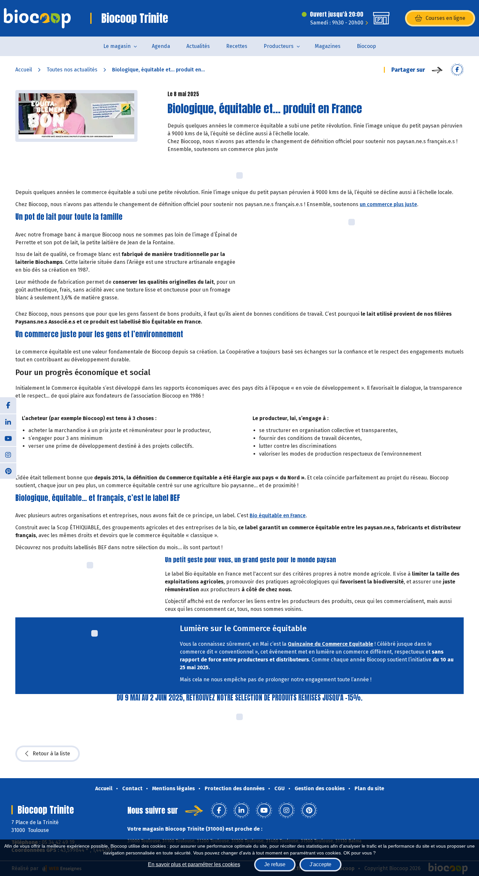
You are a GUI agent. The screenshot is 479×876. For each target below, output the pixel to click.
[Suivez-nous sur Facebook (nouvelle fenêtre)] (8, 405)
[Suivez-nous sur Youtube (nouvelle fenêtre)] (8, 438)
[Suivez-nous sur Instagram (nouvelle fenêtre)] (8, 454)
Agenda (161, 46)
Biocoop (366, 46)
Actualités (198, 46)
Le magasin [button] (117, 46)
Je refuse (274, 864)
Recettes (236, 46)
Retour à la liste (51, 753)
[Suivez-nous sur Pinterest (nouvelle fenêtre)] (8, 470)
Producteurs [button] (279, 46)
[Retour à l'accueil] (37, 18)
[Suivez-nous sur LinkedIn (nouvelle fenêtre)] (8, 422)
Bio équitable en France (278, 515)
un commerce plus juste (388, 204)
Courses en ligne (445, 18)
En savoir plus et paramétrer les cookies (194, 864)
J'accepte (320, 864)
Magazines (328, 46)
